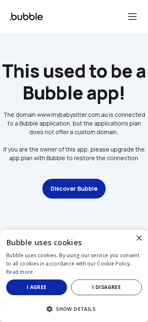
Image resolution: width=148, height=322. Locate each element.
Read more (19, 271)
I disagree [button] (106, 287)
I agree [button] (37, 287)
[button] (74, 308)
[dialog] (74, 276)
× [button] (139, 238)
